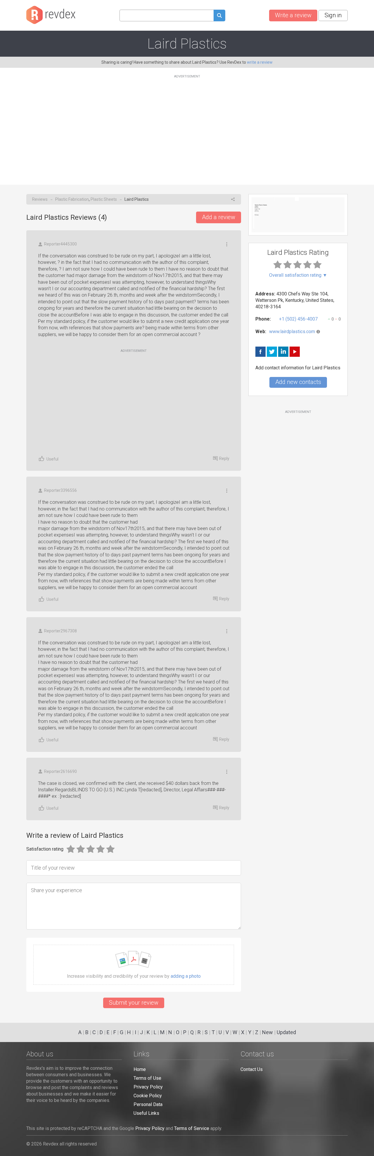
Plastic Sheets (104, 199)
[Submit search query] (219, 16)
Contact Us (251, 1069)
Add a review (218, 217)
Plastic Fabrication (72, 199)
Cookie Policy (148, 1095)
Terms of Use (147, 1078)
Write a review (293, 15)
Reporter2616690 (60, 771)
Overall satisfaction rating (298, 275)
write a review (260, 62)
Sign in (333, 15)
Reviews (40, 199)
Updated (286, 1032)
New (267, 1032)
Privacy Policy (148, 1087)
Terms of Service (191, 1128)
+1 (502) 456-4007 (298, 319)
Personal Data (148, 1104)
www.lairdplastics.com (292, 331)
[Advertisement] (187, 126)
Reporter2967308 (60, 631)
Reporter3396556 (60, 490)
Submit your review (133, 1002)
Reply (224, 458)
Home (140, 1069)
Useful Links (146, 1113)
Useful (52, 459)
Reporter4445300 (60, 244)
